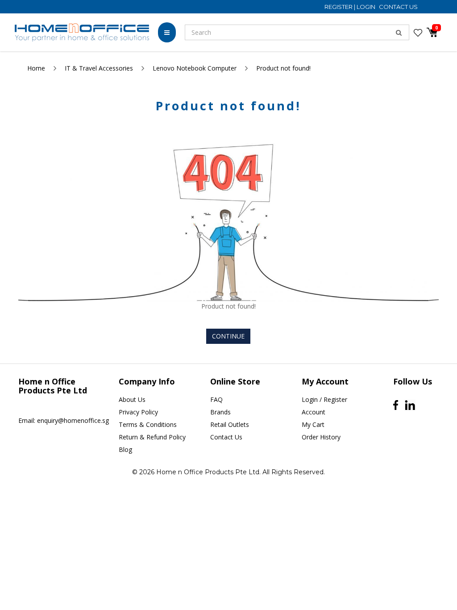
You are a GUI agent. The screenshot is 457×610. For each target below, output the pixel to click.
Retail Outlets (229, 424)
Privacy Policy (138, 412)
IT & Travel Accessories (99, 68)
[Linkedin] (409, 405)
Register (339, 6)
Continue (228, 336)
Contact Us (398, 6)
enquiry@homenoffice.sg (73, 420)
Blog (125, 449)
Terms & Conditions (148, 424)
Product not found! (283, 68)
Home (36, 68)
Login (367, 6)
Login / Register (324, 399)
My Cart (313, 424)
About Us (132, 399)
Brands (220, 412)
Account (313, 412)
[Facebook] (395, 405)
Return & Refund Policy (152, 437)
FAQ (216, 399)
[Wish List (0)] (418, 32)
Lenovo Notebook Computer (195, 68)
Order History (321, 437)
